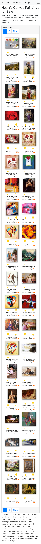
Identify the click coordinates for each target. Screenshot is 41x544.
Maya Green (13, 198)
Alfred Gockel (29, 151)
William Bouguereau (30, 128)
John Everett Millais (30, 501)
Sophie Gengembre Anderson (30, 407)
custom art (30, 20)
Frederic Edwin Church (13, 79)
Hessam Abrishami (13, 151)
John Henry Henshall (13, 431)
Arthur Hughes (13, 337)
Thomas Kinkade (29, 55)
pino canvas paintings (18, 524)
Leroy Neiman (12, 291)
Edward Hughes (30, 360)
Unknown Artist (13, 55)
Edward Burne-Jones (29, 478)
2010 (29, 221)
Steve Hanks (13, 383)
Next (15, 31)
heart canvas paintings (18, 517)
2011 (13, 128)
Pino (30, 80)
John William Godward (13, 104)
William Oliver (12, 267)
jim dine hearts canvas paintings (22, 529)
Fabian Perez (29, 198)
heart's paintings (19, 514)
